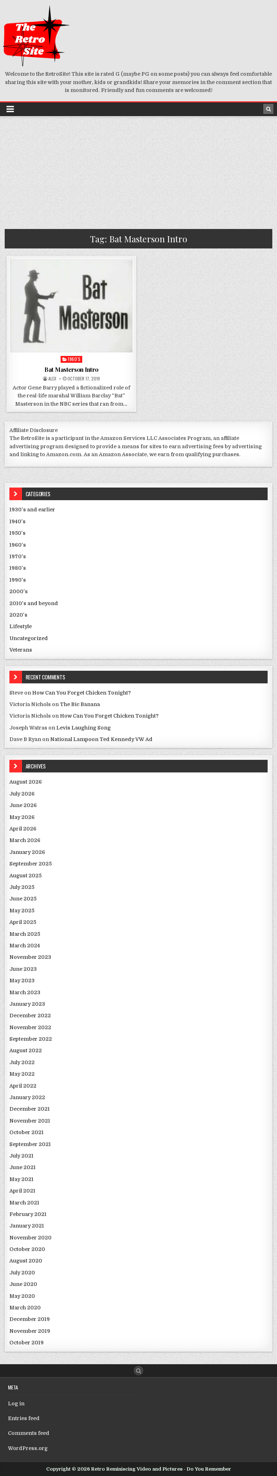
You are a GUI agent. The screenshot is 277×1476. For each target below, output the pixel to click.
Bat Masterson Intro (71, 369)
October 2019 (26, 1342)
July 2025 (21, 887)
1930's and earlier (32, 509)
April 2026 (22, 829)
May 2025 (21, 910)
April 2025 (22, 922)
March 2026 (24, 840)
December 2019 (29, 1319)
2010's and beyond (33, 603)
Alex (52, 378)
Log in (16, 1403)
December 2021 (29, 1109)
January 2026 (27, 852)
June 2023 (23, 969)
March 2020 (25, 1307)
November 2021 (29, 1121)
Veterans (20, 650)
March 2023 (24, 992)
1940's (17, 521)
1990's (17, 580)
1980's (17, 568)
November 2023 (30, 957)
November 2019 (29, 1331)
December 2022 (30, 1015)
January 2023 (27, 1004)
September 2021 (30, 1144)
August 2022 (25, 1050)
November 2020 (30, 1238)
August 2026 (25, 782)
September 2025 (30, 864)
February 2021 (28, 1214)
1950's (17, 533)
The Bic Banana (80, 704)
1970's (17, 556)
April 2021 (22, 1191)
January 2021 (26, 1226)
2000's (18, 591)
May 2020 (22, 1296)
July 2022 (22, 1062)
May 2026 (22, 817)
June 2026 (23, 805)
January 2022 (27, 1097)
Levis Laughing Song (83, 728)
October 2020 (27, 1249)
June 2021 (22, 1167)
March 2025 (24, 934)
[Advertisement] (138, 171)
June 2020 (23, 1284)
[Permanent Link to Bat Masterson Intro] (71, 306)
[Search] (268, 109)
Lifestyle (20, 626)
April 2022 (22, 1086)
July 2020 (22, 1272)
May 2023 (22, 980)
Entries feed (24, 1418)
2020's (18, 615)
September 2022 (30, 1039)
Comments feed (28, 1433)
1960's (74, 359)
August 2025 (25, 875)
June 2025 (22, 899)
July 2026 (22, 794)
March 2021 (24, 1203)
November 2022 (30, 1027)
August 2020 (25, 1261)
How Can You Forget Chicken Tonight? (81, 693)
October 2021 (26, 1132)
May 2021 (21, 1179)
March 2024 (24, 945)
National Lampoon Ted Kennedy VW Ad (101, 739)
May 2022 (22, 1074)
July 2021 (21, 1156)
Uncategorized (28, 638)
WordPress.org (28, 1448)
